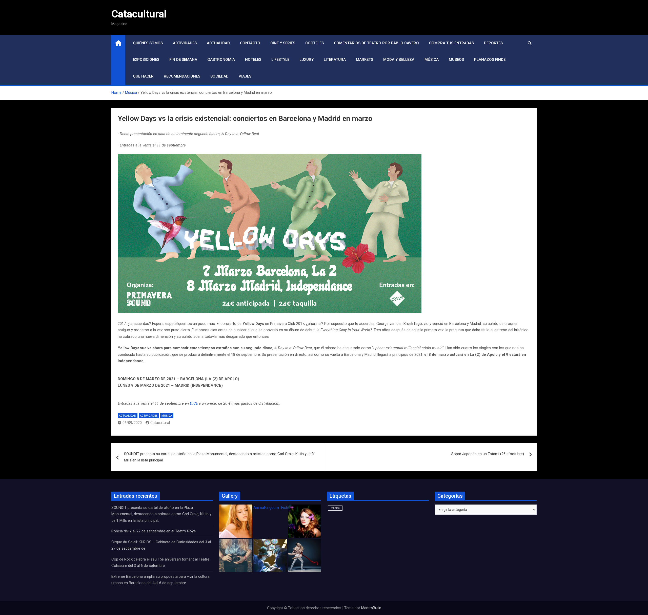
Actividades (185, 43)
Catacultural (139, 14)
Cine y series (282, 43)
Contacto (250, 43)
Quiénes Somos (148, 43)
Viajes (245, 76)
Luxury (306, 59)
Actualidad (218, 43)
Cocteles (314, 43)
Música (431, 59)
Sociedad (219, 76)
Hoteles (253, 59)
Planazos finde (489, 59)
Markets (364, 59)
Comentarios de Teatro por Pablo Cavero (376, 43)
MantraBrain (371, 608)
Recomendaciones (182, 76)
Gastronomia (221, 59)
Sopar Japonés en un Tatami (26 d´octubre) (487, 454)
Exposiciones (146, 59)
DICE (194, 403)
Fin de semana (183, 59)
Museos (456, 59)
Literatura (335, 59)
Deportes (493, 43)
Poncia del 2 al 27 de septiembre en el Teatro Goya (153, 531)
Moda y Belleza (398, 59)
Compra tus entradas (451, 43)
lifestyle (280, 59)
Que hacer (143, 76)
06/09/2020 (132, 423)
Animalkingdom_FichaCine (275, 507)
